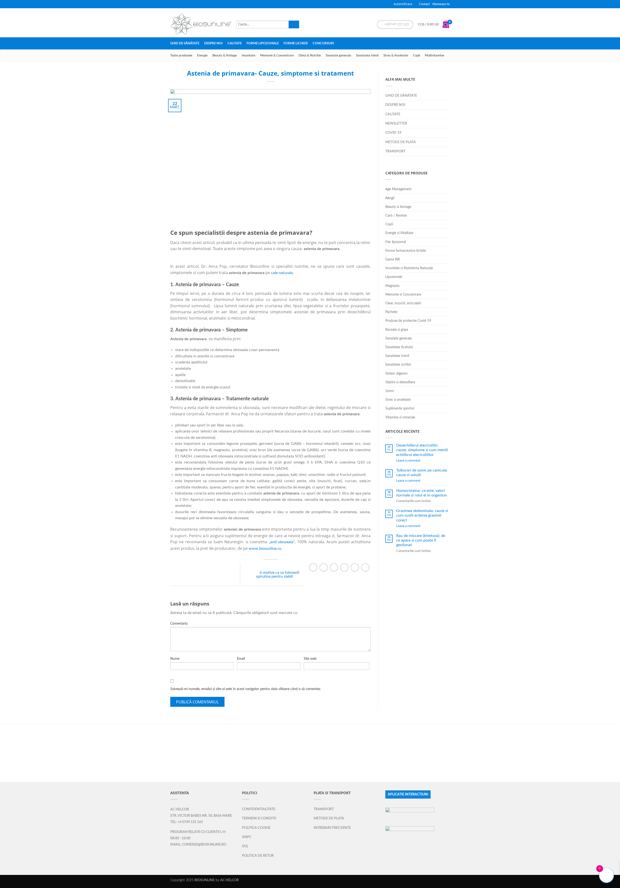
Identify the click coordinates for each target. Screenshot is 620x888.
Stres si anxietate (398, 399)
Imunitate (248, 55)
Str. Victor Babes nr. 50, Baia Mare (201, 815)
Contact (424, 4)
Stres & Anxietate (395, 55)
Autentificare (403, 4)
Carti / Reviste (396, 215)
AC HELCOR (179, 809)
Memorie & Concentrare (277, 55)
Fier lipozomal (395, 242)
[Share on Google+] (355, 567)
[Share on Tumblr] (365, 567)
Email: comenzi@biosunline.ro (198, 844)
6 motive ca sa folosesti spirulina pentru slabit (277, 574)
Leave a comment (408, 460)
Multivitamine (434, 55)
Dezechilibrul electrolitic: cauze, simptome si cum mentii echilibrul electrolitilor (422, 449)
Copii (416, 55)
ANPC (246, 837)
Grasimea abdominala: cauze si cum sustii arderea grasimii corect (422, 515)
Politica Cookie (256, 828)
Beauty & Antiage (224, 55)
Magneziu (392, 286)
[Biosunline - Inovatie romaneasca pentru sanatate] (200, 23)
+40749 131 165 (396, 24)
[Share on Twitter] (323, 567)
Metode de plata (400, 142)
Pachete (391, 312)
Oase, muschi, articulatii (403, 303)
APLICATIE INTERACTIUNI (408, 794)
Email (241, 658)
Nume (174, 658)
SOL (245, 846)
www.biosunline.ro (265, 548)
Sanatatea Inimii (367, 55)
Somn (389, 391)
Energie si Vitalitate (399, 233)
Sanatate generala (338, 55)
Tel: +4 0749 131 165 (186, 822)
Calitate (234, 43)
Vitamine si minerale (400, 417)
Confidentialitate (258, 809)
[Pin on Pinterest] (344, 567)
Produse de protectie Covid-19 (408, 320)
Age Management (398, 189)
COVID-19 (393, 132)
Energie (202, 55)
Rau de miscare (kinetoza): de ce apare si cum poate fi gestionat (420, 540)
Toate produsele (181, 55)
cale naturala (282, 273)
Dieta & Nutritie (310, 55)
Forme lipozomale (263, 43)
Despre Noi (213, 43)
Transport (395, 151)
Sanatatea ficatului (399, 347)
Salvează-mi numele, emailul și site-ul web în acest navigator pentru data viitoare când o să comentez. (245, 689)
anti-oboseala (281, 542)
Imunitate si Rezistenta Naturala (409, 268)
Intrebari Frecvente (332, 828)
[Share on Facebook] (313, 567)
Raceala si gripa (396, 329)
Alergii (389, 198)
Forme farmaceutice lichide (405, 250)
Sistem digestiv (396, 373)
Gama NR (392, 259)
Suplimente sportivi (399, 408)
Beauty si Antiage (398, 207)
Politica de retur (258, 855)
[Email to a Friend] (334, 567)
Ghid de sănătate (184, 43)
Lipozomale (393, 277)
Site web (310, 658)
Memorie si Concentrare (403, 294)
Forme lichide (296, 43)
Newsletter (396, 123)
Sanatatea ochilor (398, 364)
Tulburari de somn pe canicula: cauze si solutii (422, 472)
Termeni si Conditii (259, 818)
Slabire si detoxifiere (400, 382)
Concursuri (323, 43)
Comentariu (179, 623)
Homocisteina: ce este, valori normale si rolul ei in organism (421, 493)
